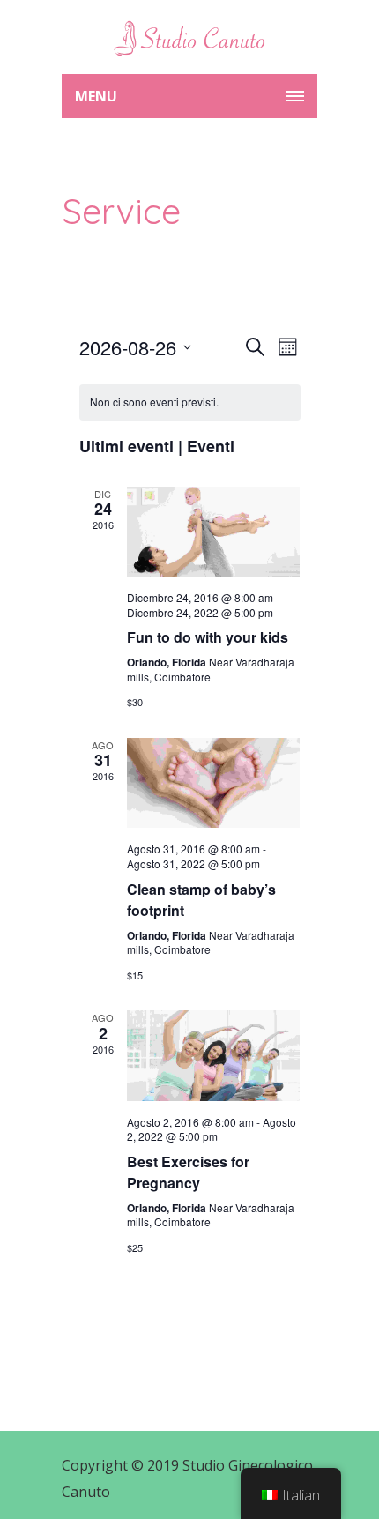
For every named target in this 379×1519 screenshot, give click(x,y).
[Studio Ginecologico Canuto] (189, 37)
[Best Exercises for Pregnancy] (214, 1055)
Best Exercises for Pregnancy (188, 1172)
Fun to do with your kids (207, 637)
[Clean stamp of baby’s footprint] (214, 783)
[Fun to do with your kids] (214, 532)
